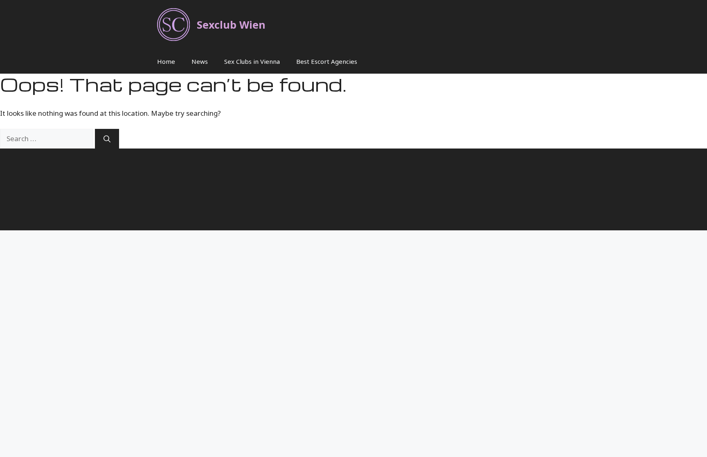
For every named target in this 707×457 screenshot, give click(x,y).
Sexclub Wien (231, 25)
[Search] (107, 139)
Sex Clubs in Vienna (252, 61)
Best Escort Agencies (326, 61)
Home (166, 61)
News (199, 61)
